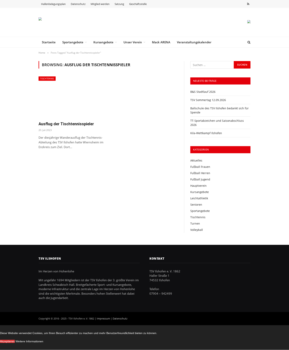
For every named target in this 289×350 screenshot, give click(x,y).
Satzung (119, 4)
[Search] (248, 42)
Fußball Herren (200, 173)
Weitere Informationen (29, 341)
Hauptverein (198, 186)
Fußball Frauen (200, 167)
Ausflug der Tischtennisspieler (66, 124)
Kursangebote (103, 42)
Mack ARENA (161, 42)
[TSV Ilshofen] (59, 22)
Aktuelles (196, 160)
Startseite (49, 42)
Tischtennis (47, 78)
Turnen (195, 223)
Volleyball (196, 230)
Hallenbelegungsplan (53, 4)
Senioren (196, 204)
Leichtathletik (199, 198)
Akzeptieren (7, 341)
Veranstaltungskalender (194, 42)
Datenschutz (78, 4)
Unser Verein (132, 42)
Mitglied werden (100, 4)
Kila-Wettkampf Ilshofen (206, 133)
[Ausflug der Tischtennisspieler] (71, 97)
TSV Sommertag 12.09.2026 (208, 100)
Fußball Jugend (200, 179)
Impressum (103, 318)
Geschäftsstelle (138, 4)
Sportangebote (72, 42)
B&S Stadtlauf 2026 (202, 92)
